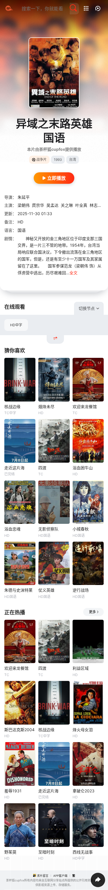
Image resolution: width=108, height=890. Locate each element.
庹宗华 (38, 205)
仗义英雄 (46, 590)
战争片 (41, 159)
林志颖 (96, 205)
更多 (92, 612)
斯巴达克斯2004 (19, 729)
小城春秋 (81, 528)
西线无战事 (83, 852)
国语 (22, 230)
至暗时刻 (46, 852)
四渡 (42, 467)
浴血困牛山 (83, 467)
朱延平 (24, 197)
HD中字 (16, 325)
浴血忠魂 (12, 528)
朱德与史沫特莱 (18, 590)
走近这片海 (14, 467)
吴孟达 (52, 205)
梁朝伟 (24, 205)
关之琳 (67, 205)
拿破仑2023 (83, 790)
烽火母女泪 (83, 729)
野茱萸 (10, 852)
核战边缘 (12, 406)
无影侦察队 (48, 528)
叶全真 (81, 205)
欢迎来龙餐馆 (85, 406)
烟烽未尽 (46, 406)
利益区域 (81, 668)
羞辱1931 (13, 790)
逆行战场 (81, 590)
